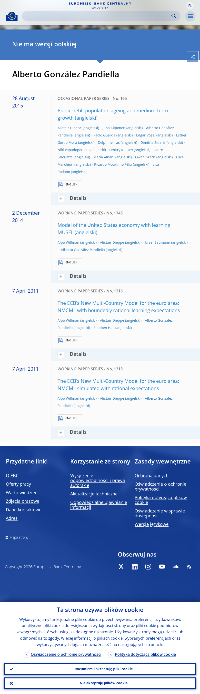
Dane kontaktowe (23, 510)
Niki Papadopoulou (73, 150)
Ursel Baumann (157, 242)
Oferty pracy (18, 484)
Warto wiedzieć (21, 493)
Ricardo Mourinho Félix (113, 164)
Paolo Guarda (104, 135)
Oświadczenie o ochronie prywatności (66, 655)
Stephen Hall (103, 328)
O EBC (12, 476)
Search (174, 16)
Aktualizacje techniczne (94, 494)
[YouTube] (162, 566)
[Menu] (190, 16)
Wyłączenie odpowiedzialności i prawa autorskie (97, 481)
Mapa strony (19, 537)
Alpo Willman (68, 242)
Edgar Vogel (145, 135)
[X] (121, 566)
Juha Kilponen (113, 128)
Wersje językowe (152, 524)
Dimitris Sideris (153, 143)
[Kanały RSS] (189, 566)
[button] (190, 5)
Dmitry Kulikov (121, 150)
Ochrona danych (152, 476)
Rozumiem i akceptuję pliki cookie (104, 669)
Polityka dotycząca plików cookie (145, 655)
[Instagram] (148, 566)
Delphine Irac (109, 143)
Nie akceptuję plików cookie (104, 683)
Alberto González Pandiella (83, 250)
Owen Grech (145, 157)
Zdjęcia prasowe (22, 501)
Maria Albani (103, 157)
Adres (12, 518)
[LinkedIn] (134, 566)
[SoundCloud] (175, 566)
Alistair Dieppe (70, 128)
